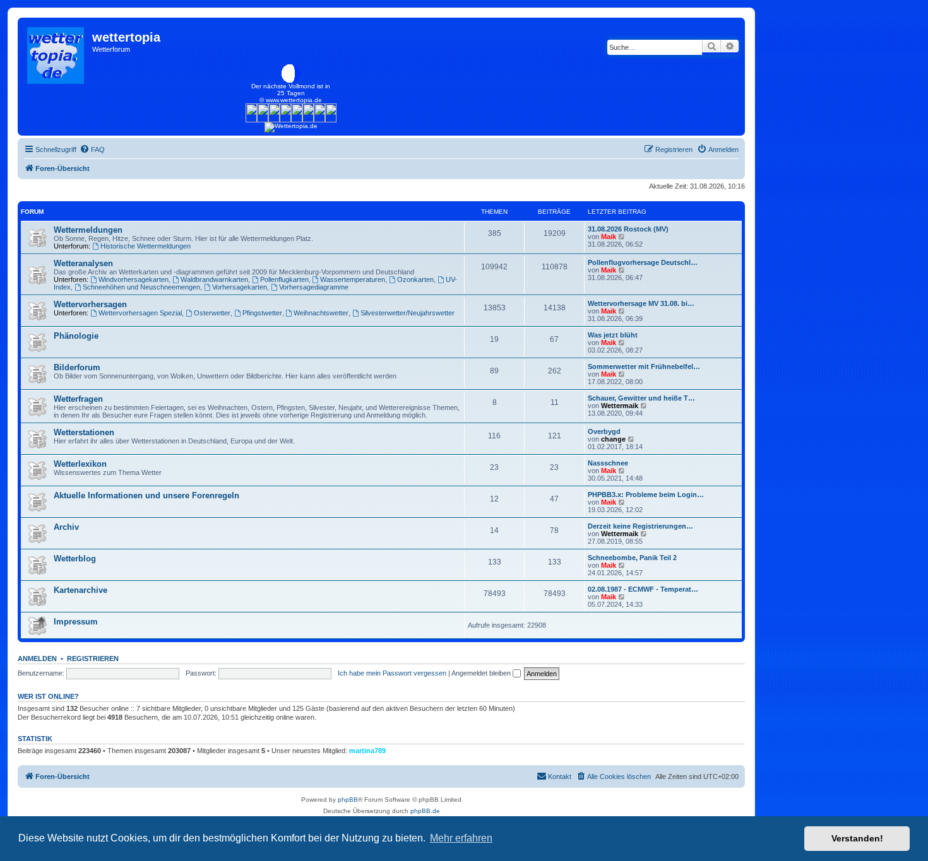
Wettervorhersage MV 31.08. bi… (641, 303)
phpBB (348, 799)
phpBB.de (425, 810)
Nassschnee (608, 463)
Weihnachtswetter (321, 313)
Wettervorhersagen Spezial (140, 313)
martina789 (367, 750)
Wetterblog (75, 558)
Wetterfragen (78, 399)
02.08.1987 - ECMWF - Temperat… (643, 589)
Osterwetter (212, 313)
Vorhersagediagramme (313, 287)
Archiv (66, 527)
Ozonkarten (415, 279)
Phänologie (76, 336)
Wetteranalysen (83, 263)
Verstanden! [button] (857, 838)
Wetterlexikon (80, 464)
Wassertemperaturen (352, 279)
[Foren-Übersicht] (56, 52)
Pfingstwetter (262, 313)
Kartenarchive (80, 590)
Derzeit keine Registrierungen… (640, 526)
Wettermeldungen (88, 230)
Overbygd (604, 431)
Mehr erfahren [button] (461, 838)
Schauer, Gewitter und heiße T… (641, 398)
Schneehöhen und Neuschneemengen (141, 287)
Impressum (76, 621)
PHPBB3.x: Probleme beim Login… (646, 494)
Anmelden (37, 658)
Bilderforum (77, 367)
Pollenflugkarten (284, 279)
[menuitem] (92, 149)
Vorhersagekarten (239, 287)
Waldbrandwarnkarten (214, 279)
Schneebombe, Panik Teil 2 (632, 557)
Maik (608, 236)
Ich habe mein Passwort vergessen (392, 673)
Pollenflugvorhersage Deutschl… (643, 262)
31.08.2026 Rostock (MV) (628, 229)
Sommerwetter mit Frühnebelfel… (644, 366)
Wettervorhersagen (90, 304)
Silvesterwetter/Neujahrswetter (407, 313)
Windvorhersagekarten (133, 279)
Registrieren (93, 658)
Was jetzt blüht (613, 335)
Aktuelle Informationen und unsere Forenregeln (146, 495)
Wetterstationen (84, 432)
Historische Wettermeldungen (145, 246)
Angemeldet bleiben (482, 673)
